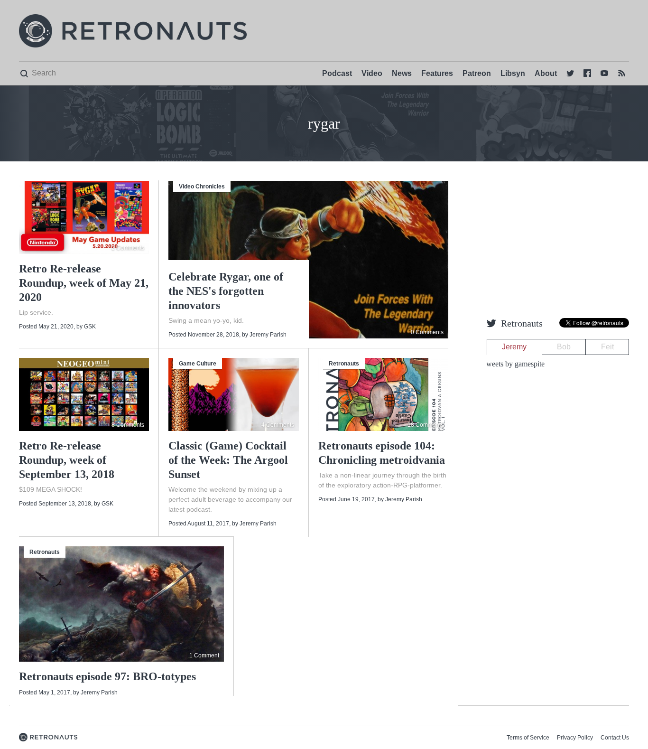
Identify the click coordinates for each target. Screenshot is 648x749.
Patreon (477, 73)
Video (371, 73)
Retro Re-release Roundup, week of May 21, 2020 (83, 282)
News (402, 73)
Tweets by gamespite (513, 364)
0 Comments (427, 332)
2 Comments (127, 247)
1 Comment (204, 655)
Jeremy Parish (268, 334)
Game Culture (197, 363)
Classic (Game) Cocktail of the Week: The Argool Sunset (228, 460)
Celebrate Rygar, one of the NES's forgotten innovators (225, 291)
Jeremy (514, 347)
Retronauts (344, 363)
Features (437, 73)
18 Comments (425, 424)
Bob (564, 347)
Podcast (337, 73)
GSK (90, 326)
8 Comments (127, 424)
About (546, 73)
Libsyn (512, 73)
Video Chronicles (202, 186)
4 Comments (277, 424)
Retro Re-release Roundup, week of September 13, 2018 (66, 460)
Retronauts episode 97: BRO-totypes (107, 676)
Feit (607, 347)
